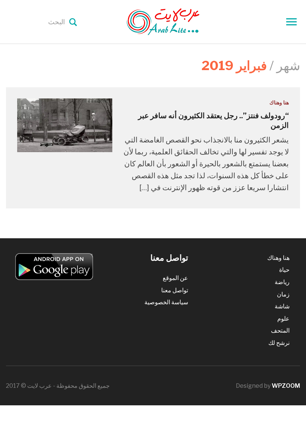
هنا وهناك (279, 102)
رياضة (282, 282)
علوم (283, 318)
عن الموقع (175, 278)
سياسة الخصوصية (166, 302)
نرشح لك (279, 342)
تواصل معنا (174, 290)
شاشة (282, 306)
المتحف (280, 330)
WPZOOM (286, 385)
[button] (64, 125)
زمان (283, 294)
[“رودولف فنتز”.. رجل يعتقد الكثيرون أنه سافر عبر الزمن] (64, 124)
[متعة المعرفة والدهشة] (182, 21)
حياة (284, 269)
